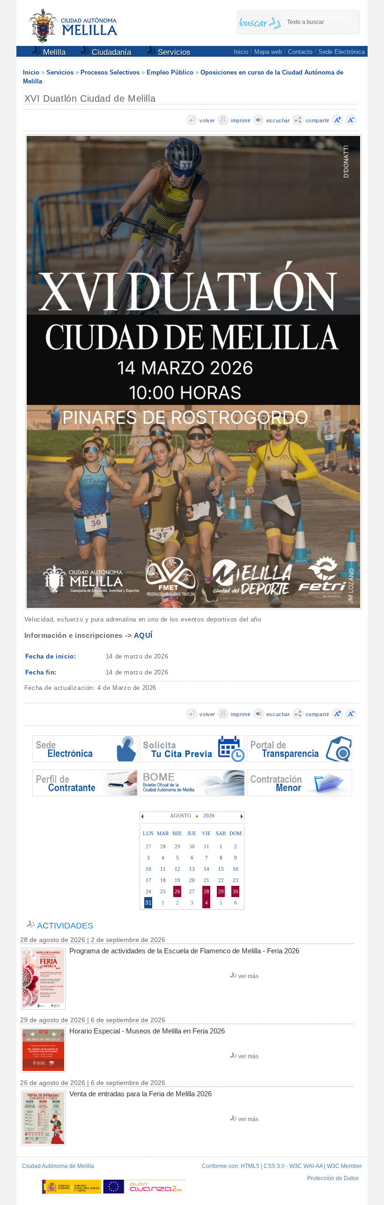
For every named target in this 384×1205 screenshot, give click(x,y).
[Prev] (143, 816)
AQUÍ (143, 635)
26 (177, 891)
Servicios (173, 52)
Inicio (241, 51)
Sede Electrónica (341, 51)
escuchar (278, 120)
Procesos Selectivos (110, 72)
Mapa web (268, 51)
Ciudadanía (110, 52)
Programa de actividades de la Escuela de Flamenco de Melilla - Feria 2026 (184, 951)
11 (163, 869)
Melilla (53, 52)
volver (207, 120)
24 (148, 891)
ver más (248, 976)
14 (206, 869)
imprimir (241, 120)
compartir (318, 120)
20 (192, 880)
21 (206, 880)
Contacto (300, 51)
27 (192, 891)
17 (148, 880)
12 (177, 869)
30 (235, 891)
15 (221, 869)
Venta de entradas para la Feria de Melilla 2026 (140, 1094)
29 (221, 891)
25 (163, 891)
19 (177, 880)
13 (192, 869)
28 (206, 891)
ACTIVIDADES (65, 925)
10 (148, 869)
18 (163, 880)
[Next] (240, 816)
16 (235, 869)
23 (235, 880)
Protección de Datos (333, 1178)
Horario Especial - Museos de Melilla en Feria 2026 (147, 1031)
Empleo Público (170, 72)
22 (221, 880)
